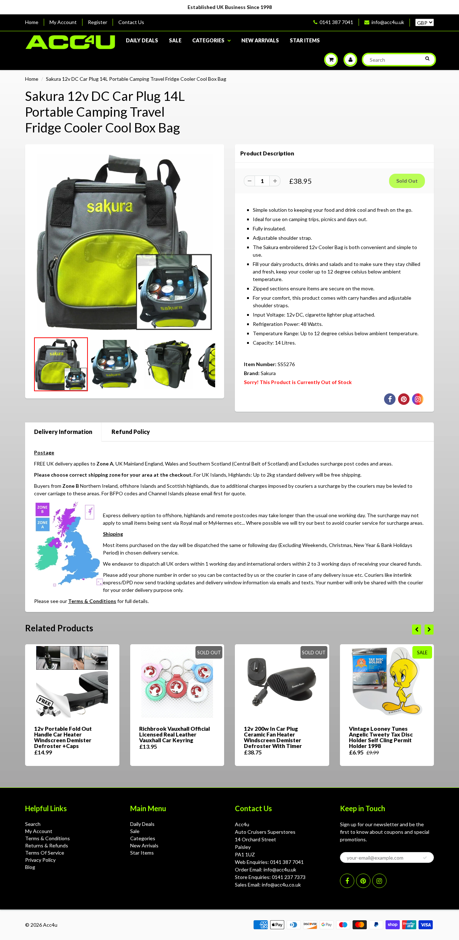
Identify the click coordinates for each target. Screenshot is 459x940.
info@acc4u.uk (388, 22)
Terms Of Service (44, 853)
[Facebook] (347, 881)
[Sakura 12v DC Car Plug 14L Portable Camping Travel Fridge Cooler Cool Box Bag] (124, 242)
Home (31, 22)
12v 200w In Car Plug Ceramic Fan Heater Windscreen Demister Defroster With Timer (273, 737)
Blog (30, 867)
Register (97, 22)
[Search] (427, 58)
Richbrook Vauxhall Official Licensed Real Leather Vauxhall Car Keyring (174, 734)
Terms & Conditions (92, 601)
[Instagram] (379, 881)
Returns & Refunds (46, 845)
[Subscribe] (424, 858)
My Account (63, 22)
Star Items (305, 40)
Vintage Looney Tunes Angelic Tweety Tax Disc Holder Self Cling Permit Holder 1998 (381, 737)
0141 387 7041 (336, 22)
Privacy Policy (40, 860)
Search (33, 824)
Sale (175, 40)
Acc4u (50, 925)
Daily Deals (142, 40)
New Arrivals (260, 40)
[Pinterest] (363, 881)
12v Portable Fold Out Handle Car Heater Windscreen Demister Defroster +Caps (63, 737)
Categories (208, 40)
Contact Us (131, 22)
